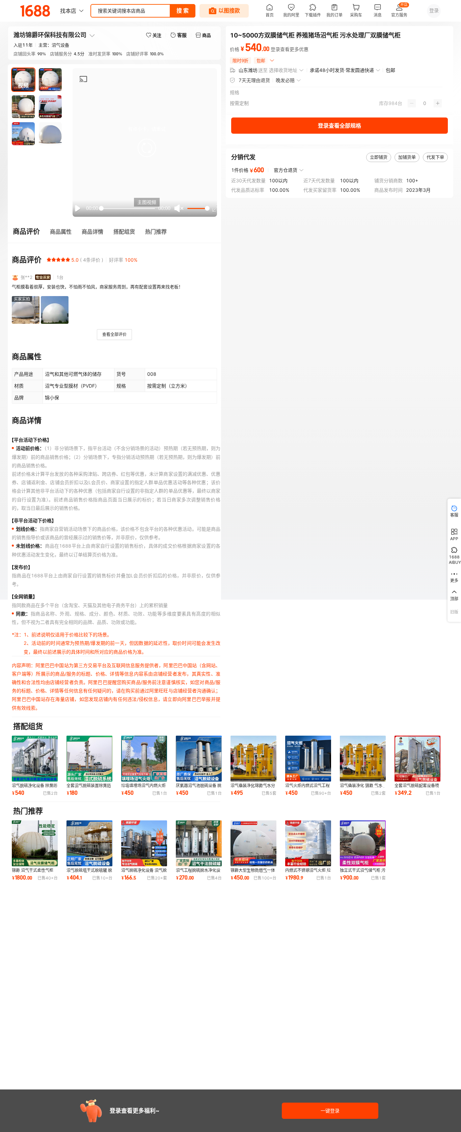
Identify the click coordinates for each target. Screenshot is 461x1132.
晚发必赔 (285, 80)
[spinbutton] (424, 103)
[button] (147, 148)
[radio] (49, 259)
